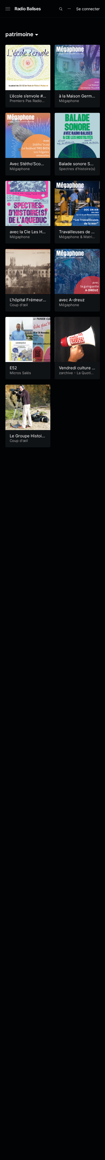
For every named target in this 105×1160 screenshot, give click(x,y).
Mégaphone (69, 101)
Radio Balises (28, 8)
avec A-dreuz (72, 299)
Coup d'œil (19, 305)
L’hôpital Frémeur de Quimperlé (26, 302)
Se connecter (88, 8)
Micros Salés (20, 373)
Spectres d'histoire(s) (77, 169)
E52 (13, 367)
